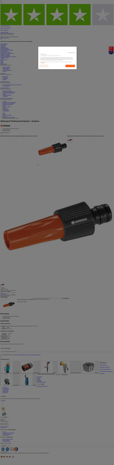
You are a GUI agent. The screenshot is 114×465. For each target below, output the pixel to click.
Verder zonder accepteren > (72, 52)
